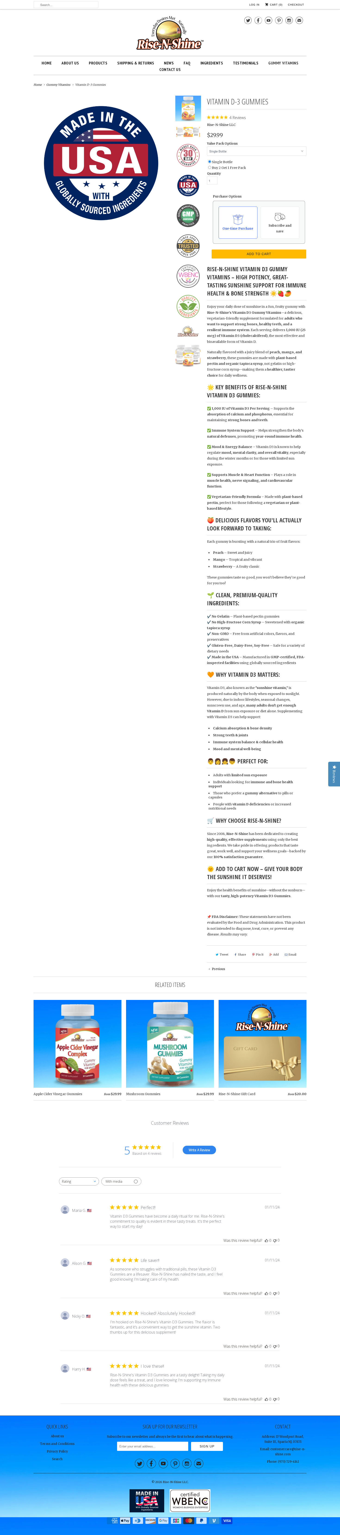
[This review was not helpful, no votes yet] (274, 1240)
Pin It (259, 954)
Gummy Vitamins (283, 63)
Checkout (296, 4)
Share (242, 954)
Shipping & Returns (135, 63)
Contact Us (170, 69)
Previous (218, 969)
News (169, 63)
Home (47, 63)
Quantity (214, 174)
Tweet (224, 954)
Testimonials (245, 63)
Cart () (276, 4)
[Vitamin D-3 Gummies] (101, 163)
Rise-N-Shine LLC (221, 125)
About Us (70, 63)
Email (292, 954)
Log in (254, 4)
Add (276, 954)
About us (57, 1436)
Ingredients (212, 63)
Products (98, 63)
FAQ (187, 63)
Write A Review (199, 1150)
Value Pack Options (222, 144)
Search (57, 1459)
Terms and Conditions (57, 1444)
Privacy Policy (57, 1451)
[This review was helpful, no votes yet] (266, 1240)
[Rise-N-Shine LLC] (170, 33)
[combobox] (79, 1181)
